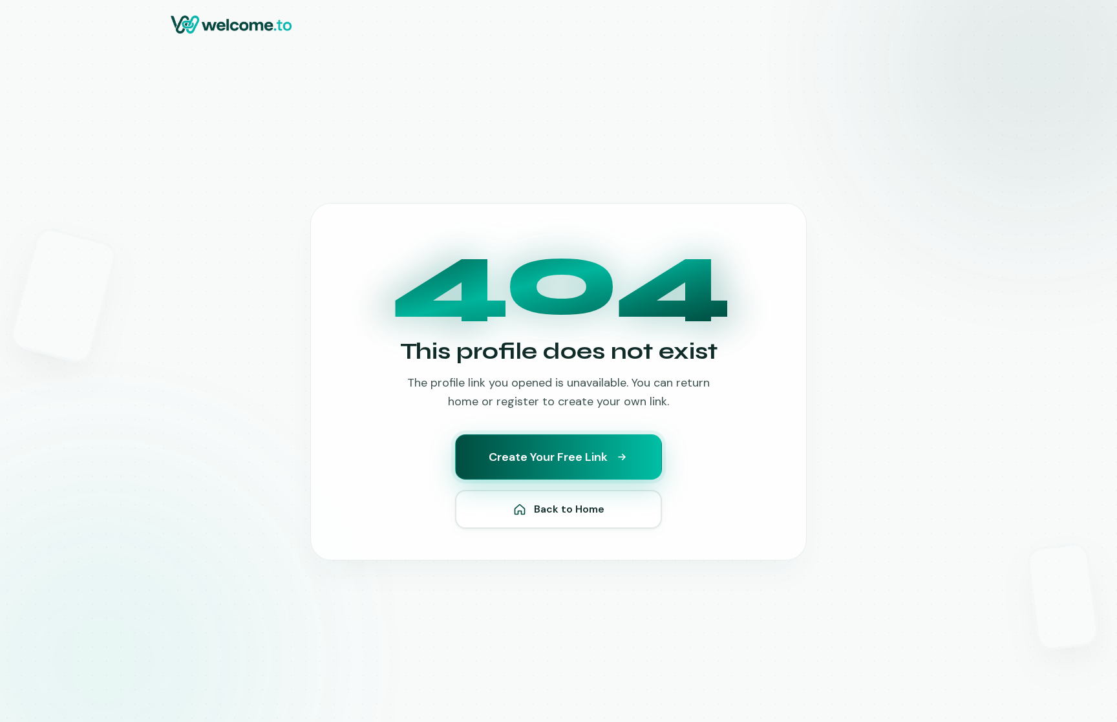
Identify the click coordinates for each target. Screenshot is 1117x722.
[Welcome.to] (231, 25)
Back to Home (569, 509)
